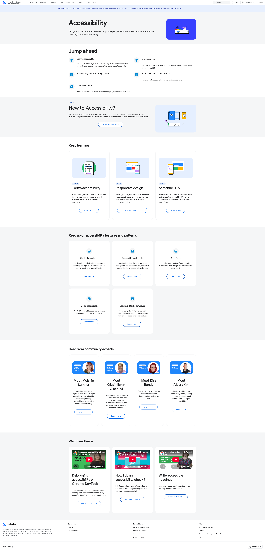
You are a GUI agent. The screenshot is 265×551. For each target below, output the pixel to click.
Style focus (176, 258)
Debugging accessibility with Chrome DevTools (85, 479)
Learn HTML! (175, 210)
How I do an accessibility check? (130, 477)
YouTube (201, 531)
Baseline (53, 2)
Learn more (89, 276)
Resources (32, 2)
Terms (4, 546)
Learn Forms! (89, 210)
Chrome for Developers (141, 527)
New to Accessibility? (92, 108)
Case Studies (91, 2)
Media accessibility (89, 306)
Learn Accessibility (85, 59)
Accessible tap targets (132, 258)
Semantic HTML (170, 188)
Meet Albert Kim (181, 382)
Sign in (260, 2)
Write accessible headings (171, 477)
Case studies (137, 534)
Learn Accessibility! (110, 124)
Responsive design (129, 188)
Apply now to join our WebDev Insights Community (165, 8)
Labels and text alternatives (132, 306)
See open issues (73, 531)
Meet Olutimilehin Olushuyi (116, 384)
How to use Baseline (67, 2)
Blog (80, 2)
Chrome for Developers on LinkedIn (210, 534)
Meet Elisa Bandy (148, 382)
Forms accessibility (86, 188)
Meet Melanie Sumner (84, 382)
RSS (200, 537)
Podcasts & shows (139, 537)
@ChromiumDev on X (206, 527)
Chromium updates (139, 531)
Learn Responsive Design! (132, 210)
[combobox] (223, 2)
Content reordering (89, 258)
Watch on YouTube (89, 504)
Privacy (10, 546)
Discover (43, 2)
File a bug (71, 527)
